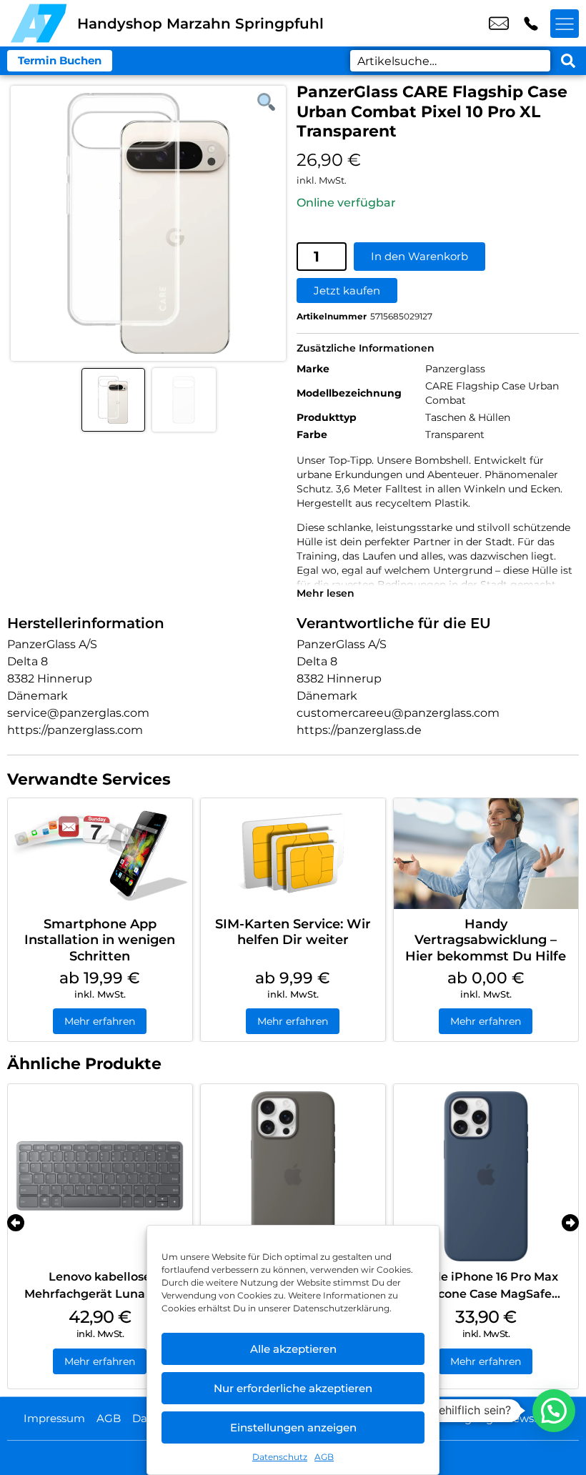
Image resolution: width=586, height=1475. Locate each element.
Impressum (54, 1418)
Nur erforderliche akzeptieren (293, 1388)
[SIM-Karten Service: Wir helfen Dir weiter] (293, 853)
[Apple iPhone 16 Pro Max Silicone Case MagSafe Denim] (486, 1176)
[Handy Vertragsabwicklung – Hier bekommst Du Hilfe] (486, 853)
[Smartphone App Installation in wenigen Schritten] (100, 853)
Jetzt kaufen (347, 290)
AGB (324, 1456)
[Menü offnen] (564, 23)
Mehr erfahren (99, 1021)
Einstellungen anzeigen (293, 1427)
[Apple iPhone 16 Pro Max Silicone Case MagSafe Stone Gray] (293, 1176)
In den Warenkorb (419, 256)
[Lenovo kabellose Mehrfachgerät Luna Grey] (100, 1176)
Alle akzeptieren (293, 1349)
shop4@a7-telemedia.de (499, 23)
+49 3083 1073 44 (531, 23)
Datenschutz (279, 1456)
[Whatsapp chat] (553, 1410)
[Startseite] (38, 23)
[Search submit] (568, 60)
